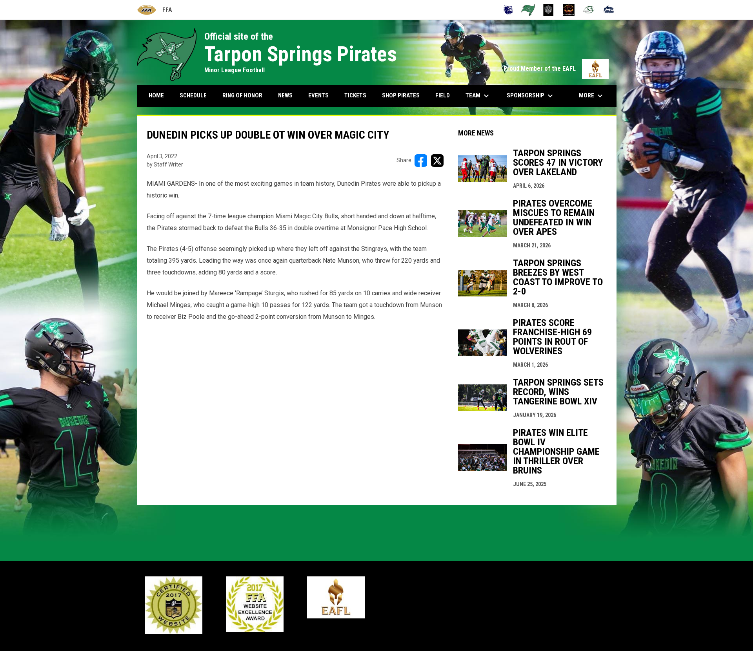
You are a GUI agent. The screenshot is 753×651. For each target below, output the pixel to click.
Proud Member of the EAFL (556, 68)
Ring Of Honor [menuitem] (242, 95)
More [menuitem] (592, 96)
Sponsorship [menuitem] (531, 96)
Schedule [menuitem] (193, 95)
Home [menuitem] (156, 95)
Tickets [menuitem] (355, 95)
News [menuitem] (285, 95)
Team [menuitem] (478, 96)
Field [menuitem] (442, 95)
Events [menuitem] (318, 95)
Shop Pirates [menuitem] (401, 95)
